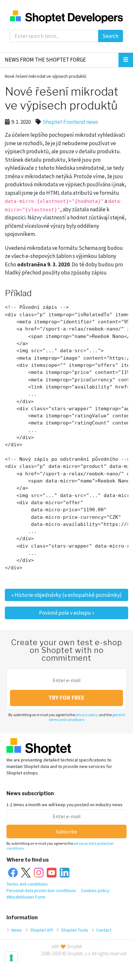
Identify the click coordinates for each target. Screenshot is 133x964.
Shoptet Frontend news (70, 121)
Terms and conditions (27, 884)
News (16, 930)
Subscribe (66, 831)
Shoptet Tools (74, 930)
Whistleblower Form (25, 897)
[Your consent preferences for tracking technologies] (11, 958)
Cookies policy (95, 890)
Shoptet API (41, 930)
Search (110, 36)
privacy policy (87, 714)
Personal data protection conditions (41, 890)
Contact (103, 930)
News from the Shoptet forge (45, 59)
